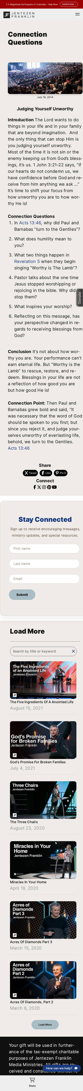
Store (32, 1085)
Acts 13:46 (30, 222)
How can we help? (59, 1068)
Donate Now (68, 4)
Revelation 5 (27, 261)
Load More (45, 1024)
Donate (79, 298)
